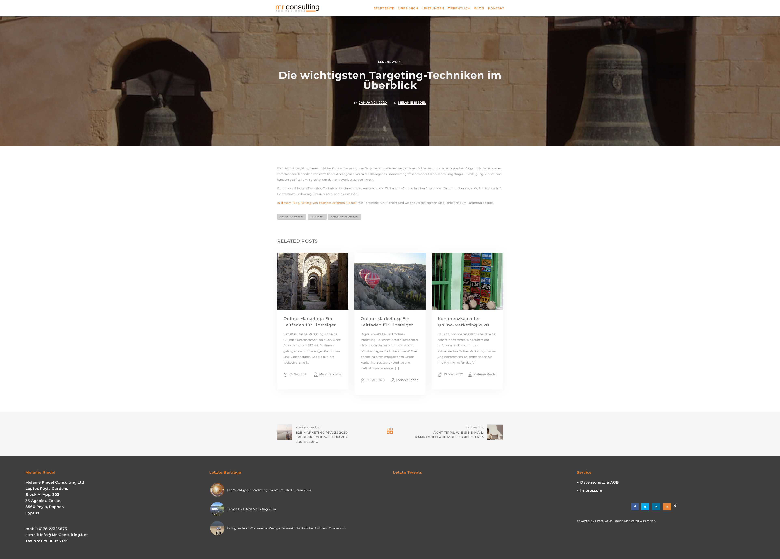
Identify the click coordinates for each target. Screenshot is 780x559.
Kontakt (496, 8)
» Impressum (589, 490)
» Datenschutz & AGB (598, 482)
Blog (479, 8)
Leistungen (433, 8)
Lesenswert (390, 62)
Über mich (408, 8)
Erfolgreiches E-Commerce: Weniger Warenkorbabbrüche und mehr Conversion (286, 528)
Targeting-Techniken (344, 216)
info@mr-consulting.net (64, 535)
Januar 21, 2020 (373, 102)
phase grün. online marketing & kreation (625, 521)
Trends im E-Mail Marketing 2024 (251, 509)
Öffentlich (459, 8)
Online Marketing (291, 216)
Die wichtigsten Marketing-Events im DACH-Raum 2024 (269, 490)
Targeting (317, 216)
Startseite (384, 8)
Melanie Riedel (412, 102)
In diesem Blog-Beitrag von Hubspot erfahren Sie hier (317, 203)
